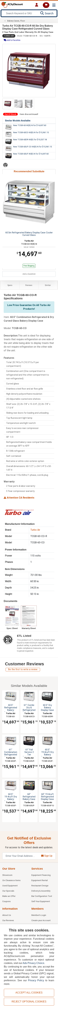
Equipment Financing (41, 875)
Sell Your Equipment (40, 901)
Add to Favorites (13, 40)
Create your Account (41, 920)
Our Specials (8, 891)
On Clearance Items (11, 880)
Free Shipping (29, 266)
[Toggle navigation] (53, 5)
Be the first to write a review (22, 669)
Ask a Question (29, 274)
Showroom (7, 875)
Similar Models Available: (18, 120)
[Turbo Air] (19, 512)
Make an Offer (8, 896)
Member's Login (38, 915)
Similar (48, 285)
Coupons (6, 901)
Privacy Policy (36, 980)
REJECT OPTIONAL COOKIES (29, 1001)
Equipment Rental (39, 880)
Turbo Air (9, 36)
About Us (6, 915)
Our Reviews (8, 920)
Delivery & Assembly (40, 891)
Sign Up (48, 855)
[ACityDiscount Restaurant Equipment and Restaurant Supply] (12, 4)
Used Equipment (10, 885)
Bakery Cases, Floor (16, 21)
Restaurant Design (39, 885)
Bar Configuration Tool (41, 896)
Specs (9, 285)
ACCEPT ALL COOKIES (29, 992)
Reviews (28, 285)
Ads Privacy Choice (33, 963)
